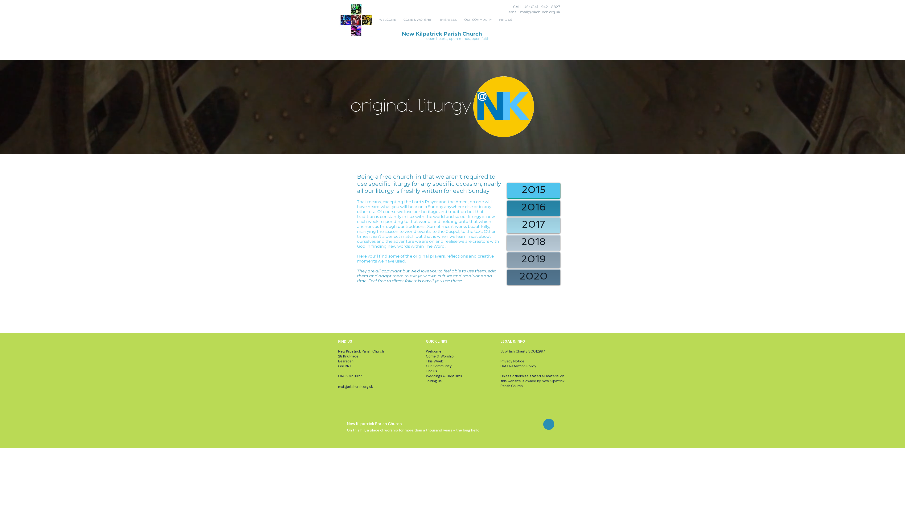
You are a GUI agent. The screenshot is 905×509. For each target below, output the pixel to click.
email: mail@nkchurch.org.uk (534, 12)
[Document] (548, 424)
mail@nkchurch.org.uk (355, 386)
